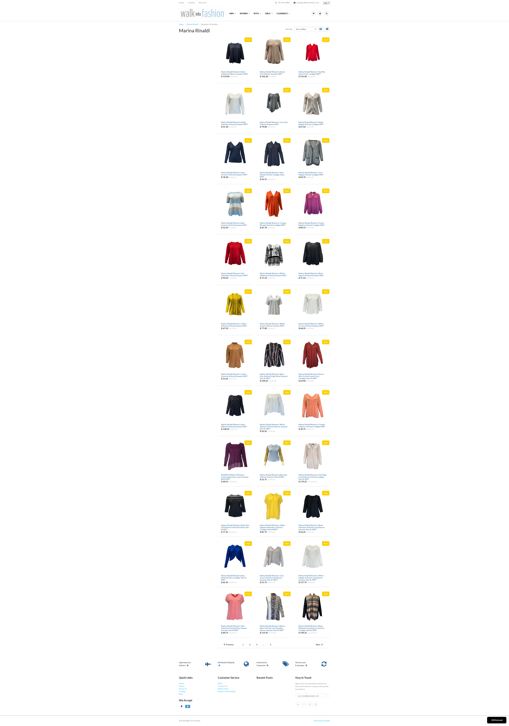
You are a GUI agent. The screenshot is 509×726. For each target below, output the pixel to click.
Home (181, 3)
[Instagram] (316, 704)
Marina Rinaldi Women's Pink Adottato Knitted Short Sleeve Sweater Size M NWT (234, 628)
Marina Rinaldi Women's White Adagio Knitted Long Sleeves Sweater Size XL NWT (311, 577)
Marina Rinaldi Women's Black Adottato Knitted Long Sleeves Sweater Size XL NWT (312, 527)
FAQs (220, 683)
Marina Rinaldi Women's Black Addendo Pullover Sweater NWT (234, 73)
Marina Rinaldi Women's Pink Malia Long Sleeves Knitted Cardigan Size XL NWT (313, 477)
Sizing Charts (223, 689)
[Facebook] (304, 704)
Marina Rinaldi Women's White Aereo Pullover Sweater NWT (272, 325)
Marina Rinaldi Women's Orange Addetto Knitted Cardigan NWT (312, 425)
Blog (181, 694)
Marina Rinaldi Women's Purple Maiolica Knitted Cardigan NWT (312, 224)
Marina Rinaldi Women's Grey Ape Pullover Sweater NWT (274, 123)
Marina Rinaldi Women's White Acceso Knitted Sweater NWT (311, 325)
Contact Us (222, 686)
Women (244, 13)
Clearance (282, 13)
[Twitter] (298, 704)
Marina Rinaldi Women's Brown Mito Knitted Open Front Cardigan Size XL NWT (311, 376)
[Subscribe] (327, 696)
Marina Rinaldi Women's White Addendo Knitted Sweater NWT (273, 274)
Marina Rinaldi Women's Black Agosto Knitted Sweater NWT (311, 274)
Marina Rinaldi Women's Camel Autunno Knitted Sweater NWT (234, 375)
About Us (203, 3)
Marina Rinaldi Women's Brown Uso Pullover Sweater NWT (272, 73)
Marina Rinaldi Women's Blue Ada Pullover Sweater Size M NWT (273, 476)
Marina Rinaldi (192, 24)
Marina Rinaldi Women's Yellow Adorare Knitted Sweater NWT (234, 325)
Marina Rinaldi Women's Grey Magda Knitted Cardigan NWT (311, 173)
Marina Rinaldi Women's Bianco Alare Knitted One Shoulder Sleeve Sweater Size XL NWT (272, 628)
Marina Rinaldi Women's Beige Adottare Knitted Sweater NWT (234, 123)
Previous (230, 644)
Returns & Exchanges (227, 691)
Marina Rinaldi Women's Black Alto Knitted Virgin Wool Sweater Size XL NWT (274, 376)
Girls (267, 13)
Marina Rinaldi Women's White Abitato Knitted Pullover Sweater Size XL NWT (274, 426)
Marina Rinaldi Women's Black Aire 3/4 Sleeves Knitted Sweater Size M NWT (235, 527)
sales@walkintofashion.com (307, 3)
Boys (256, 13)
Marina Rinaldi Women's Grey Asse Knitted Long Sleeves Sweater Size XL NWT (272, 577)
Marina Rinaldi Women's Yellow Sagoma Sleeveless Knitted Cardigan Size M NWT (272, 527)
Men (231, 13)
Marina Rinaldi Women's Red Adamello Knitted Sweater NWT (234, 274)
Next (318, 644)
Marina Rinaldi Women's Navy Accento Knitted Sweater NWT (234, 173)
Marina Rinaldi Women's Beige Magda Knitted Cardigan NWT (311, 123)
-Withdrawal (497, 720)
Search (182, 686)
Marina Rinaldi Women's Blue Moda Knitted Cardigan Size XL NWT (234, 577)
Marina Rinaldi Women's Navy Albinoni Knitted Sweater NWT (234, 425)
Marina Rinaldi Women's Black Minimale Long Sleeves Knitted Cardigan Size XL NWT (311, 628)
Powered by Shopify (321, 721)
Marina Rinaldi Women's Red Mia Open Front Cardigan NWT (312, 73)
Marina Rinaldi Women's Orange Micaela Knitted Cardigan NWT (273, 224)
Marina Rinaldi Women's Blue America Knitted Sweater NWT (234, 224)
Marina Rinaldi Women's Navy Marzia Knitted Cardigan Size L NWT (272, 174)
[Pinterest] (310, 704)
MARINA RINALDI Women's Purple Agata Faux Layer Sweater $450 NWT (235, 477)
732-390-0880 (283, 3)
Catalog (191, 3)
